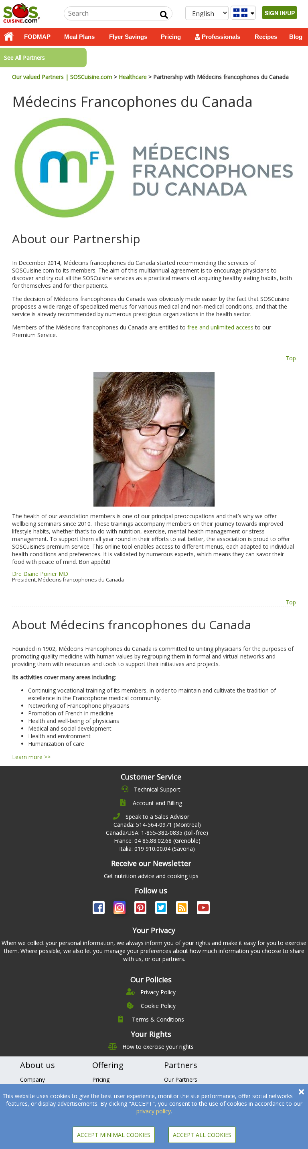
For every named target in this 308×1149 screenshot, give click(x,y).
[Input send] (164, 15)
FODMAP (37, 36)
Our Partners (180, 1079)
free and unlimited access (220, 327)
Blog (295, 36)
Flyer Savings (128, 36)
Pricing (171, 36)
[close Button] (301, 1092)
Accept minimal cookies (113, 1135)
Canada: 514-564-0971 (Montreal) (157, 824)
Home (9, 37)
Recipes (266, 36)
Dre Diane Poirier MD (40, 574)
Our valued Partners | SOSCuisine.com (62, 77)
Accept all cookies (202, 1135)
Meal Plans (79, 36)
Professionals (220, 36)
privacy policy (153, 1111)
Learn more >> (31, 757)
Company (32, 1079)
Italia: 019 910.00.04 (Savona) (157, 848)
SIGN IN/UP (280, 13)
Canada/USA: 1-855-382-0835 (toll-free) (157, 832)
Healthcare (133, 77)
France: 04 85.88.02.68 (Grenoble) (157, 840)
